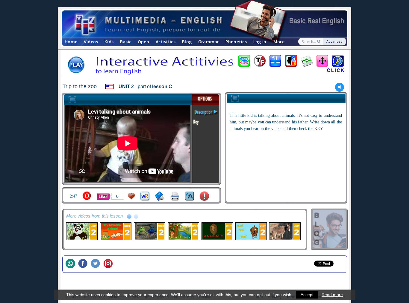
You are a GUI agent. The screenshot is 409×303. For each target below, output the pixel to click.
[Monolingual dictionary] (160, 196)
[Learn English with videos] (199, 24)
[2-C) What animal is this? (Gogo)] (81, 231)
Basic (125, 42)
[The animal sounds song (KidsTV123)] (250, 231)
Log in (259, 42)
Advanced (334, 41)
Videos (91, 42)
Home (71, 42)
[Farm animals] (284, 231)
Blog (187, 42)
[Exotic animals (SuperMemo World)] (183, 231)
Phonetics (236, 42)
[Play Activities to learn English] (204, 65)
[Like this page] (103, 196)
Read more (332, 294)
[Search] (319, 41)
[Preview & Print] (175, 196)
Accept (307, 294)
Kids (108, 42)
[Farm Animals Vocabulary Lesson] (115, 231)
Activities (166, 42)
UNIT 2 (126, 86)
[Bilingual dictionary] (145, 196)
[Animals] (217, 231)
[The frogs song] (149, 231)
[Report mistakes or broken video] (204, 196)
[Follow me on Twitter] (97, 264)
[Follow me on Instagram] (109, 264)
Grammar (208, 42)
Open (143, 42)
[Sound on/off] (339, 87)
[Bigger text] (189, 196)
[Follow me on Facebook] (84, 264)
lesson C (162, 86)
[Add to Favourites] (131, 196)
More (278, 42)
